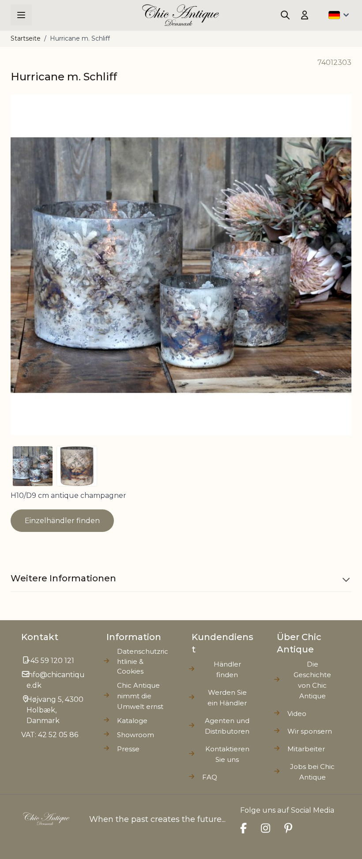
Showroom (135, 735)
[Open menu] (21, 15)
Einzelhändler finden (62, 520)
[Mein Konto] (304, 15)
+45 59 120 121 (50, 660)
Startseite (26, 38)
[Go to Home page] (180, 15)
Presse (128, 749)
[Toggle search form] (285, 15)
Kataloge (132, 720)
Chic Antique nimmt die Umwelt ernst (140, 696)
